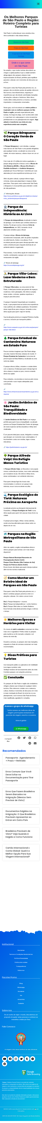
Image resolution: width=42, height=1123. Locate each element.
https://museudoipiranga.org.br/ (14, 265)
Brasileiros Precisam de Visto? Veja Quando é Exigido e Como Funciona (19, 834)
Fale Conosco (8, 1026)
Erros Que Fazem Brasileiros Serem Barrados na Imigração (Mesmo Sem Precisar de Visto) (20, 796)
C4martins (21, 1111)
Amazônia (21, 999)
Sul (21, 995)
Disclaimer (21, 950)
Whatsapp (21, 987)
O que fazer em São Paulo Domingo (21, 55)
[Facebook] (10, 1058)
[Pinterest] (4, 1063)
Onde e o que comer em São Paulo (21, 64)
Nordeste (21, 991)
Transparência (21, 966)
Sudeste (21, 1003)
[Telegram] (32, 1058)
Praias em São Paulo (21, 48)
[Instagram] (15, 1058)
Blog (21, 983)
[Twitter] (21, 1058)
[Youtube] (4, 1058)
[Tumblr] (27, 1058)
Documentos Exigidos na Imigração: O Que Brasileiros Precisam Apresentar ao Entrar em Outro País (21, 815)
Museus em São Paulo (21, 42)
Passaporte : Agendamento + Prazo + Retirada (20, 759)
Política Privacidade (21, 958)
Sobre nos (21, 970)
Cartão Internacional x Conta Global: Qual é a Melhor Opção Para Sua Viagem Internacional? (18, 852)
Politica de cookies (21, 962)
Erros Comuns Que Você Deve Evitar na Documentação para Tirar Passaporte (19, 776)
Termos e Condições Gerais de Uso (21, 954)
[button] (38, 3)
